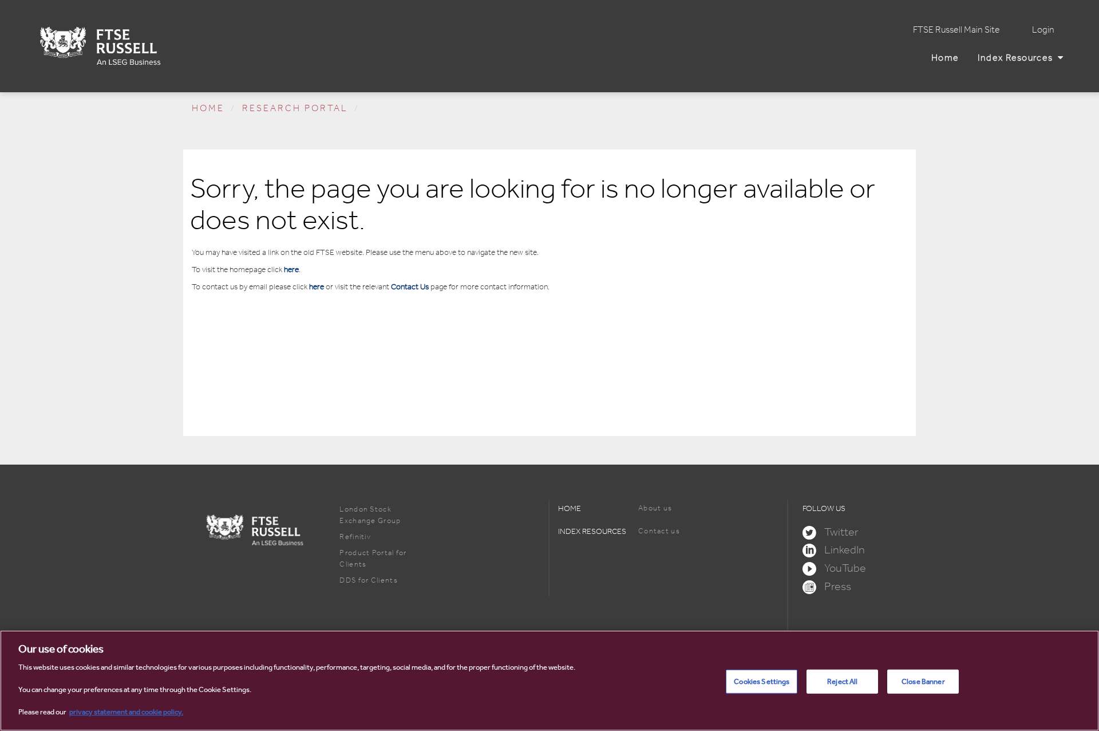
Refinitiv (355, 536)
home (208, 108)
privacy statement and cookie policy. (126, 712)
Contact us (659, 530)
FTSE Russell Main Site (956, 29)
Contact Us (410, 287)
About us (655, 508)
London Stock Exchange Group (370, 515)
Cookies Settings (761, 681)
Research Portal (295, 108)
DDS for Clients (368, 580)
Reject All (842, 681)
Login (1043, 29)
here (291, 269)
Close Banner (923, 681)
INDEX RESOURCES (592, 531)
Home (947, 57)
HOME (569, 508)
